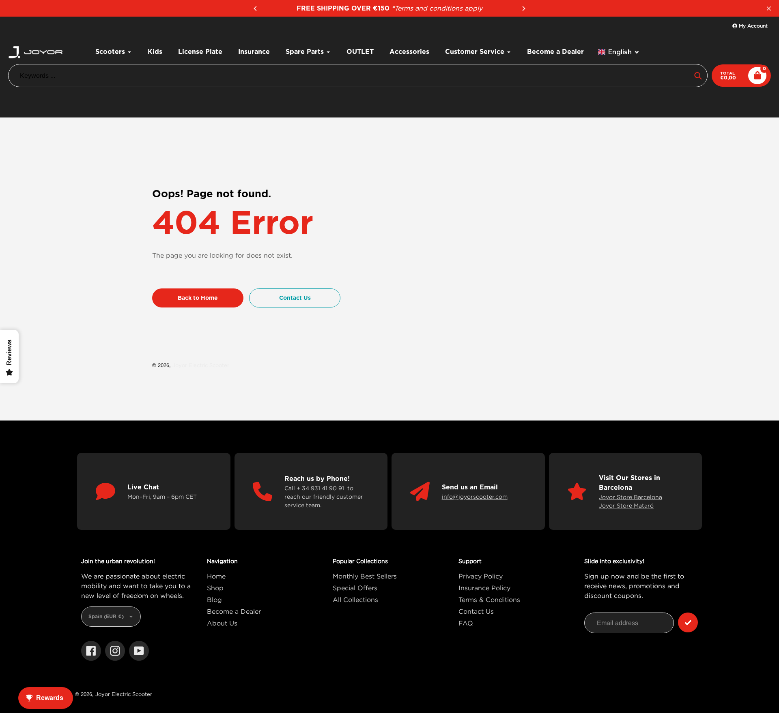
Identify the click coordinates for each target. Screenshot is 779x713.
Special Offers (355, 587)
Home (216, 576)
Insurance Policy (484, 587)
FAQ (465, 623)
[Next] (523, 8)
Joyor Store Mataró (626, 505)
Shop (215, 587)
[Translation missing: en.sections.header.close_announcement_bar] (769, 8)
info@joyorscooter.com (475, 496)
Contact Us (476, 611)
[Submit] (688, 622)
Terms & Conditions (489, 599)
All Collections (355, 599)
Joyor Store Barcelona (630, 497)
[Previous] (256, 8)
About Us (222, 623)
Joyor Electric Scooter (200, 365)
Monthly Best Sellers (365, 576)
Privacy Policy (480, 576)
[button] (618, 52)
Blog (214, 599)
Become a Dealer (234, 611)
